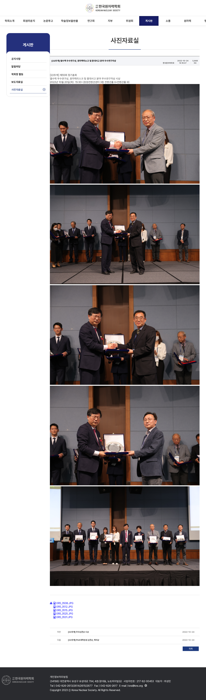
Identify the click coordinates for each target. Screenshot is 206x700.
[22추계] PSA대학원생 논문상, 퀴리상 (83, 640)
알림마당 (15, 66)
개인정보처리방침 (59, 676)
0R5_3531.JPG (64, 617)
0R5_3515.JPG (64, 610)
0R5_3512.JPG (64, 606)
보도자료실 (17, 82)
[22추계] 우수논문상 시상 (78, 632)
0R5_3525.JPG (64, 613)
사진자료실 (17, 89)
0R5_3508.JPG (64, 603)
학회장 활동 (17, 74)
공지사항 (15, 58)
